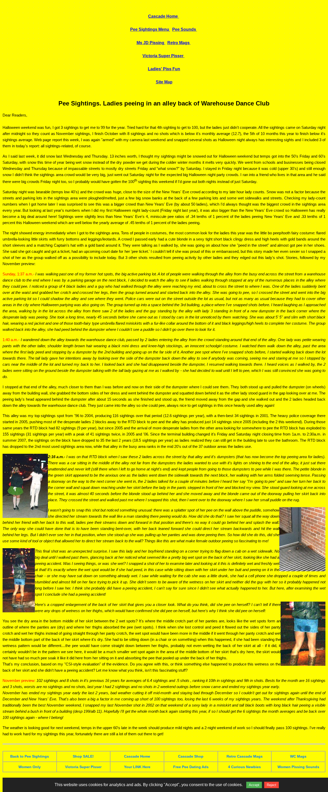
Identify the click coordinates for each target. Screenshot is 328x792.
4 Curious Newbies (244, 767)
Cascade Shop (190, 756)
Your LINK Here (137, 767)
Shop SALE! (83, 756)
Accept (254, 785)
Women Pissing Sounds (298, 767)
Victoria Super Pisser (83, 767)
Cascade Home (137, 756)
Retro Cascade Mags (245, 756)
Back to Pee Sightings (29, 756)
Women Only (29, 767)
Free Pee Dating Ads (191, 767)
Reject (271, 785)
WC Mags (298, 756)
